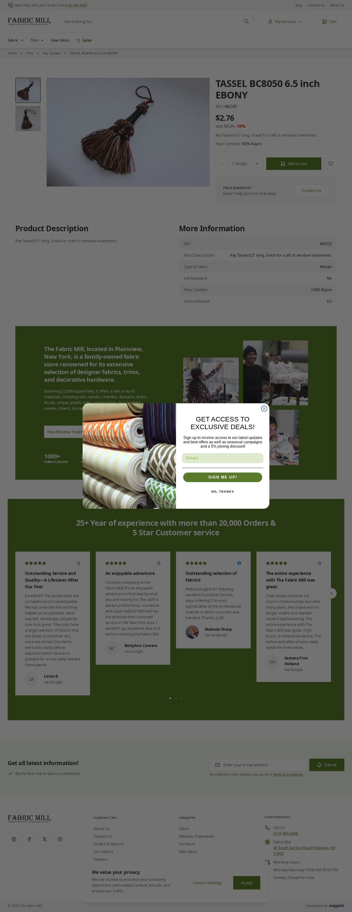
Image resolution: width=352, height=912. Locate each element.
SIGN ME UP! (222, 477)
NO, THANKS (222, 491)
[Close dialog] (264, 408)
